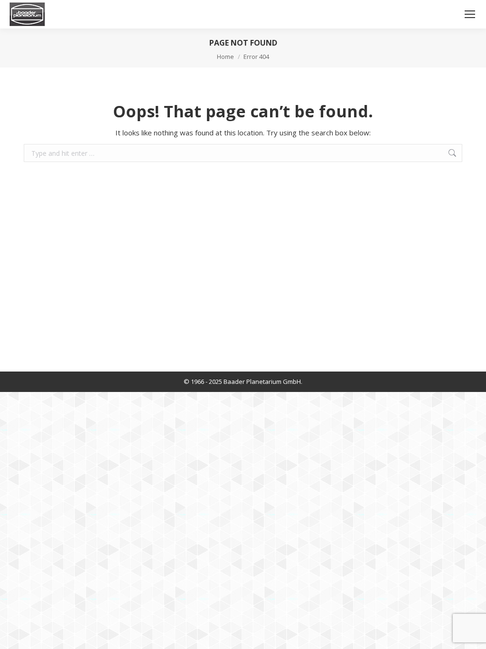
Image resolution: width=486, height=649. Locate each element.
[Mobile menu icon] (470, 14)
